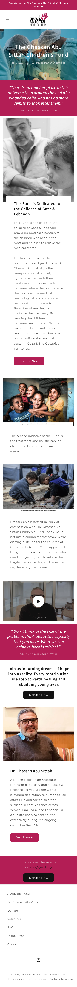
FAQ (10, 927)
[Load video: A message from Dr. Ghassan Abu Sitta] (38, 601)
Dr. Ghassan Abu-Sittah (23, 902)
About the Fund (18, 893)
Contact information (61, 979)
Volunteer (14, 919)
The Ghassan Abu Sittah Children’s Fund (43, 974)
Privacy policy (16, 979)
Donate (12, 910)
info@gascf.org (41, 867)
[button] (7, 19)
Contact (13, 944)
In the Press (15, 935)
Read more (24, 837)
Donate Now (29, 361)
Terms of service (36, 979)
